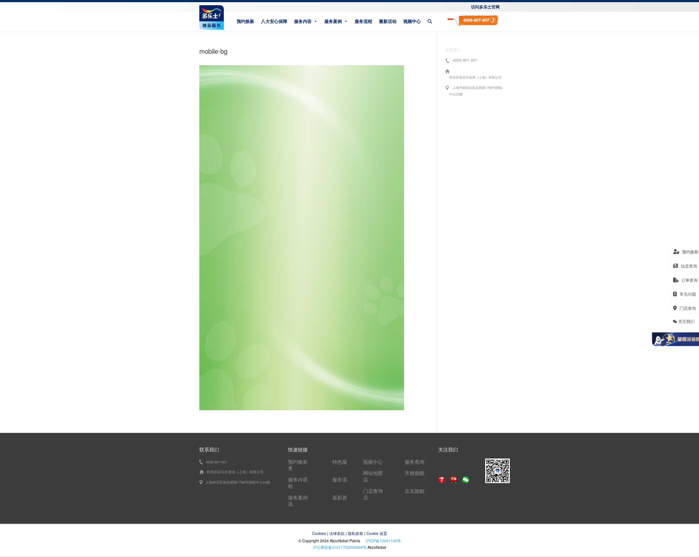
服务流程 (363, 21)
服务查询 (414, 461)
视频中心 (412, 21)
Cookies (319, 533)
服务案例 (333, 21)
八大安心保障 (274, 21)
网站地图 (373, 472)
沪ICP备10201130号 (383, 540)
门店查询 (373, 490)
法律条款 (337, 533)
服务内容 (303, 21)
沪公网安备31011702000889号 (339, 547)
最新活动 (387, 21)
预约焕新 (245, 21)
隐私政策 (355, 533)
